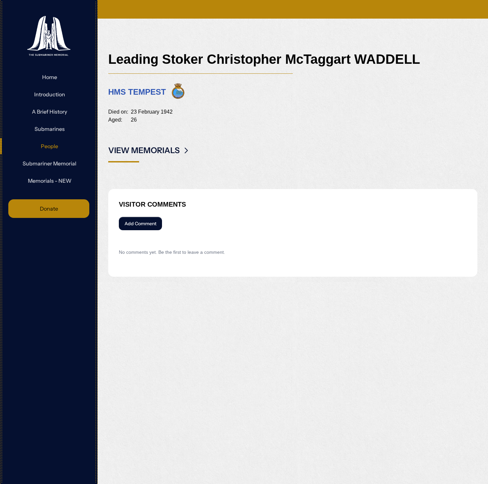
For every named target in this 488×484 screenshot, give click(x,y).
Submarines (50, 129)
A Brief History (49, 111)
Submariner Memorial (49, 163)
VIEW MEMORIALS (144, 150)
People (49, 146)
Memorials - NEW (49, 180)
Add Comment (140, 224)
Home (49, 77)
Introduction (49, 94)
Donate (49, 208)
